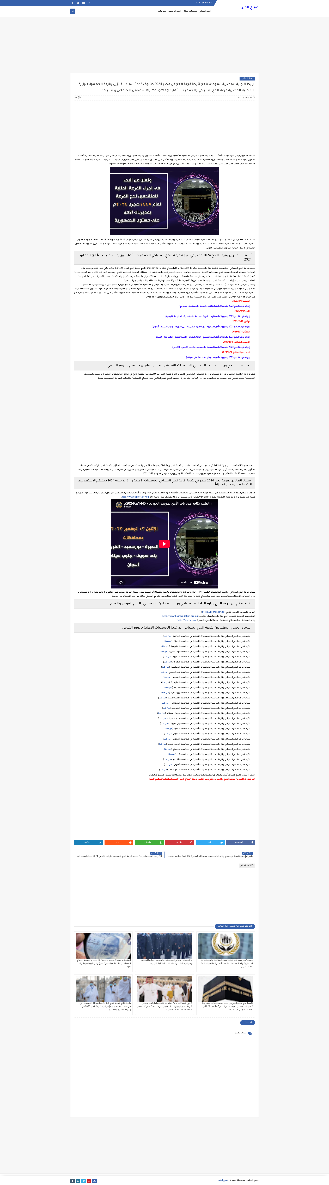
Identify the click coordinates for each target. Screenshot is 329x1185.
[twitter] (78, 3)
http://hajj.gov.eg (187, 620)
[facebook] (72, 3)
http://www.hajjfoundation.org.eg (180, 616)
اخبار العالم (247, 78)
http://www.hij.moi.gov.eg (135, 497)
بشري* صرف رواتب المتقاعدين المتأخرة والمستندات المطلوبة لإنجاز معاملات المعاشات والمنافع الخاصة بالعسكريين (227, 963)
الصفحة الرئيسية (204, 3)
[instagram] (89, 3)
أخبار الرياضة (174, 11)
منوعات (162, 11)
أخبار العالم (205, 11)
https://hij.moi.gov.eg (213, 612)
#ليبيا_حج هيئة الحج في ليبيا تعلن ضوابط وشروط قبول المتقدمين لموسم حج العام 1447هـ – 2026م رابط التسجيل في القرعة (227, 1006)
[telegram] (83, 1181)
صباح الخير (250, 8)
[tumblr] (72, 1181)
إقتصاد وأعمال (190, 11)
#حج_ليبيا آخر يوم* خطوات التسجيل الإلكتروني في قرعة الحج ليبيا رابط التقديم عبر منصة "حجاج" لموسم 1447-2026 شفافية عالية (164, 1006)
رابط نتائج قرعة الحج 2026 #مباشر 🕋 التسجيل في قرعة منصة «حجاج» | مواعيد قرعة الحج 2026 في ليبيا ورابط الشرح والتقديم (104, 1006)
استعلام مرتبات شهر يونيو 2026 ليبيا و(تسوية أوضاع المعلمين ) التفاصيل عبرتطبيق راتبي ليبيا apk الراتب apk (104, 963)
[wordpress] (78, 1181)
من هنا (167, 636)
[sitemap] (94, 1181)
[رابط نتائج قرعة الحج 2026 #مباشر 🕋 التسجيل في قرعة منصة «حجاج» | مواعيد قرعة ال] (103, 989)
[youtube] (83, 3)
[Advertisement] (164, 47)
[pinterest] (89, 1181)
